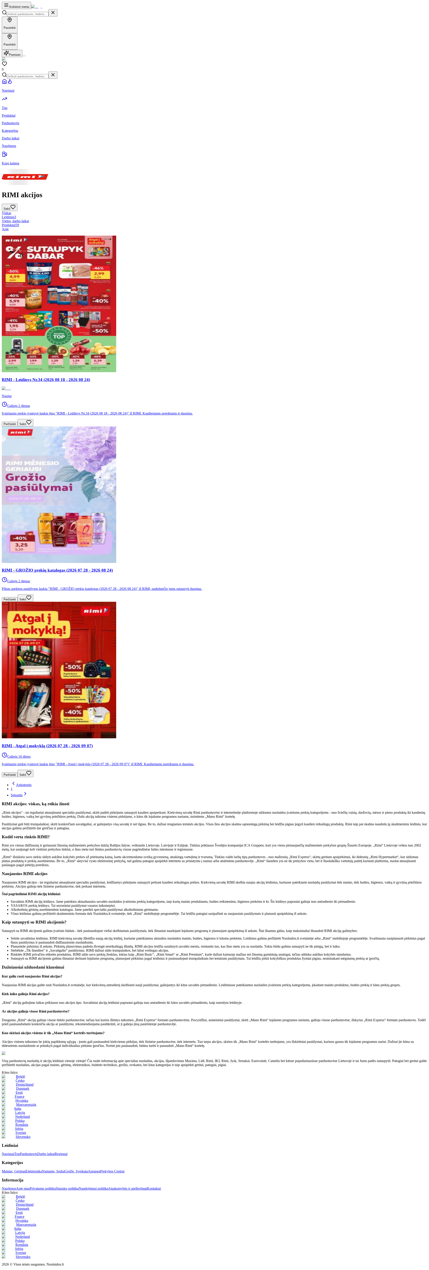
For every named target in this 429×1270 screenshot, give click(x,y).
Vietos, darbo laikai (15, 221)
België (20, 1076)
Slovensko (23, 1137)
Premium (15, 54)
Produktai (10, 225)
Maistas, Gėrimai (14, 1171)
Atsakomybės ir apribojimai (127, 1188)
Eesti (19, 1092)
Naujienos (9, 1188)
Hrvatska (21, 1100)
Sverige (20, 1133)
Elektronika (34, 1171)
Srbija (19, 1129)
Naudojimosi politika (93, 1188)
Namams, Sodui (53, 1171)
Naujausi (8, 1154)
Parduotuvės (28, 1154)
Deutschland (25, 1084)
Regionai (61, 1154)
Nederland (22, 1117)
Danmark (22, 1088)
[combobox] (27, 14)
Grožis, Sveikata (76, 1171)
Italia (17, 1108)
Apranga (94, 1171)
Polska (20, 1121)
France (19, 1096)
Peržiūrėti (10, 424)
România (21, 1125)
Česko (20, 1080)
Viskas (6, 213)
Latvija (20, 1112)
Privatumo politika (43, 1188)
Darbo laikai (46, 1154)
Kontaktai (154, 1188)
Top (17, 1154)
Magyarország (26, 1104)
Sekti (22, 424)
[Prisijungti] (24, 55)
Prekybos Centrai (112, 1171)
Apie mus (23, 1188)
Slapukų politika (67, 1188)
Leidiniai (9, 217)
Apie (5, 229)
